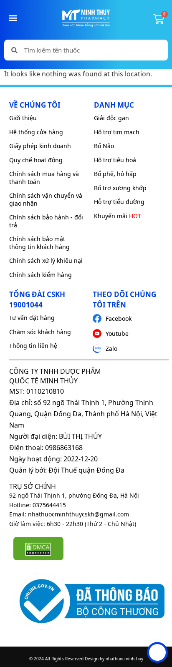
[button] (13, 18)
